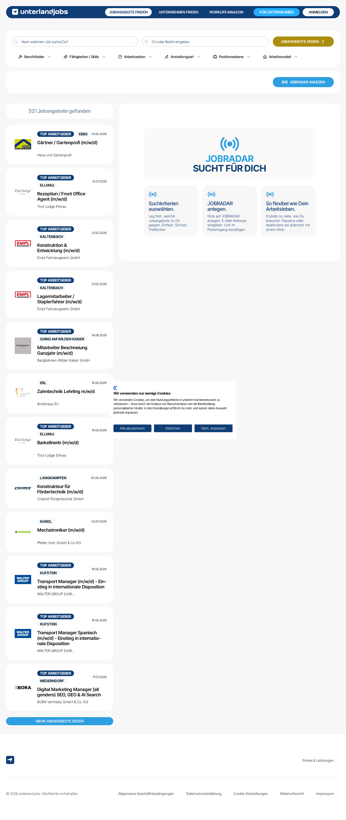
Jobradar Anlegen (307, 82)
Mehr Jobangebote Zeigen (60, 721)
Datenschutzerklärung (203, 793)
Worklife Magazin (226, 12)
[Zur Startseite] (40, 12)
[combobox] (205, 41)
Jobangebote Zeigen (300, 41)
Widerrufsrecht (292, 793)
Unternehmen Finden (178, 12)
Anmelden (318, 12)
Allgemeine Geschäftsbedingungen (146, 793)
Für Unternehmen (277, 12)
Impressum (325, 793)
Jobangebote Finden (128, 12)
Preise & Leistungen (318, 760)
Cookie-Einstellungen (251, 793)
